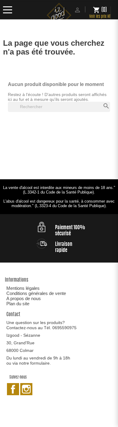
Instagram (26, 389)
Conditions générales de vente (36, 293)
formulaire (40, 363)
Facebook (13, 389)
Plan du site (17, 303)
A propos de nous (23, 298)
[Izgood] (59, 15)
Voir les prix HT (99, 17)
